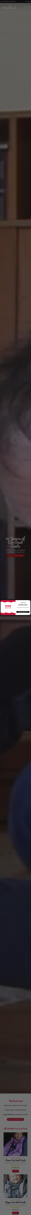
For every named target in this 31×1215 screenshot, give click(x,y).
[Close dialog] (29, 600)
